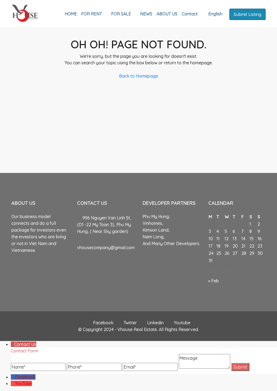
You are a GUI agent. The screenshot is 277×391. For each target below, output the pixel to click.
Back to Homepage (138, 76)
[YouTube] (13, 383)
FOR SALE (121, 13)
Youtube (181, 322)
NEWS (146, 13)
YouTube (23, 383)
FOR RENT (91, 13)
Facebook (103, 322)
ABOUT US (167, 13)
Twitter (130, 322)
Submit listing (247, 14)
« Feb (213, 280)
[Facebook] (13, 377)
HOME (71, 13)
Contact (190, 13)
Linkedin (155, 322)
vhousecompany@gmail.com (106, 247)
